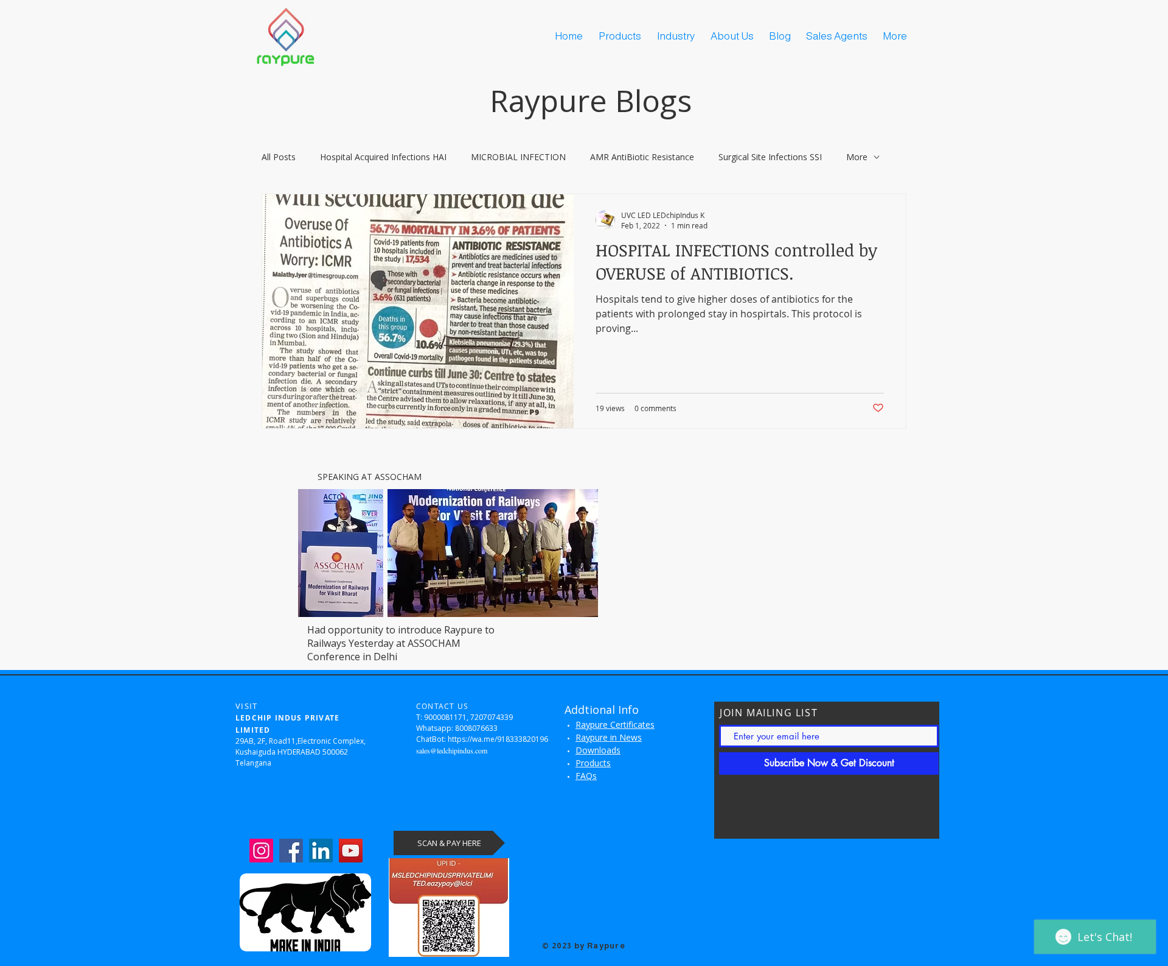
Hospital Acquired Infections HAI (383, 157)
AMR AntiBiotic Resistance (642, 157)
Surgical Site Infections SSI (770, 157)
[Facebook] (291, 850)
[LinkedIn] (321, 850)
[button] (733, 36)
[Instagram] (261, 850)
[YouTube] (351, 850)
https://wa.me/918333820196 (498, 739)
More (856, 157)
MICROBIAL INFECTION (518, 157)
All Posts (279, 157)
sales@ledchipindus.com (451, 750)
